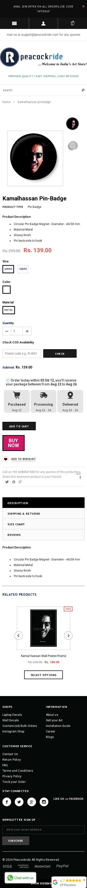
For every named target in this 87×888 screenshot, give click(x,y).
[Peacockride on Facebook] (6, 802)
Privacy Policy (12, 776)
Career (50, 731)
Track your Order (14, 782)
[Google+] (20, 481)
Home (6, 102)
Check (60, 353)
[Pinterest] (13, 481)
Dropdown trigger (43, 23)
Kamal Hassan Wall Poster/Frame (43, 656)
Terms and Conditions (17, 770)
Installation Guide (58, 726)
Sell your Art (54, 720)
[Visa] (7, 866)
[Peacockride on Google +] (31, 802)
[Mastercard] (43, 866)
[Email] (78, 473)
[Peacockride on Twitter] (19, 802)
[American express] (23, 866)
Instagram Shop (13, 731)
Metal (8, 310)
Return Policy (11, 759)
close (83, 6)
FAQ (5, 765)
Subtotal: (8, 367)
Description (17, 503)
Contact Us (10, 754)
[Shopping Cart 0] (72, 23)
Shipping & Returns (23, 513)
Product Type (12, 207)
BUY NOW (13, 443)
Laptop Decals (12, 715)
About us (52, 715)
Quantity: (8, 323)
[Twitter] (7, 481)
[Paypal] (62, 866)
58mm (23, 269)
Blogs (50, 737)
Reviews (14, 535)
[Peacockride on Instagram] (44, 802)
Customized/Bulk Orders (19, 726)
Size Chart (16, 524)
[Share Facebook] (80, 477)
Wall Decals (10, 720)
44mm (8, 269)
